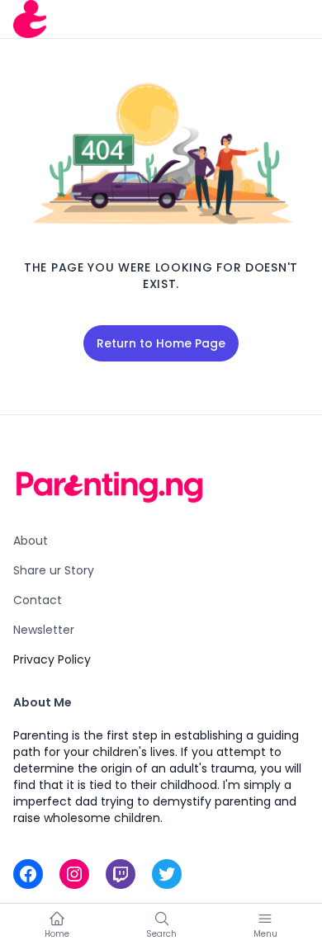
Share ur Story (53, 570)
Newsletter (43, 629)
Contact (37, 600)
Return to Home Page (161, 343)
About (30, 540)
